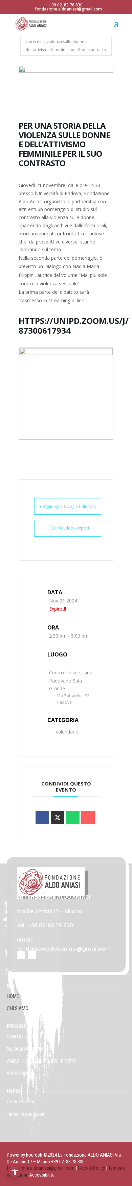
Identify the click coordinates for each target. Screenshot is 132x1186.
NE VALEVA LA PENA (27, 1049)
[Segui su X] (32, 955)
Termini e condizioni (26, 1114)
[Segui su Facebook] (21, 955)
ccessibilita (43, 1175)
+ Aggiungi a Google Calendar (67, 506)
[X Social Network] (57, 817)
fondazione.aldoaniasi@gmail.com (40, 1168)
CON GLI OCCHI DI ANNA (31, 1037)
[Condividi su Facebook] (42, 817)
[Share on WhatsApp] (73, 817)
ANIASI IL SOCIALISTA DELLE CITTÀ (41, 1061)
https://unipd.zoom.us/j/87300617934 (74, 325)
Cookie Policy (21, 1102)
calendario (67, 731)
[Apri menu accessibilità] (14, 1172)
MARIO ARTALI (21, 1074)
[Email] (88, 817)
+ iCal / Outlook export (67, 528)
